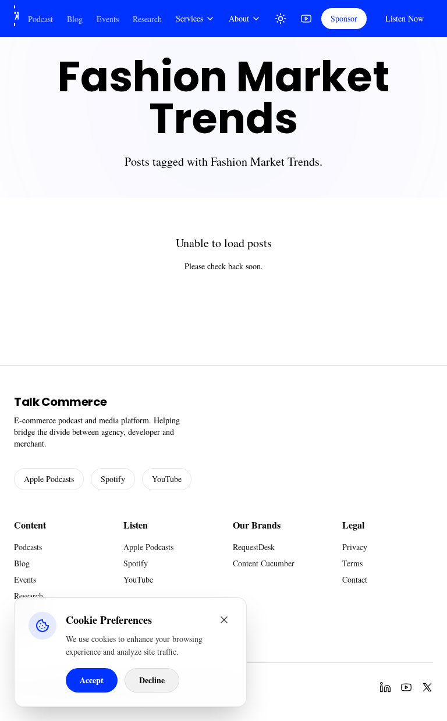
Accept (92, 680)
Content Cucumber (264, 563)
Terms (352, 563)
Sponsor (344, 18)
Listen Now (404, 18)
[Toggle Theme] (280, 18)
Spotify (113, 478)
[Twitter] (427, 687)
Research (147, 18)
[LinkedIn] (385, 687)
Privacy (354, 546)
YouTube (167, 478)
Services (189, 18)
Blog (75, 18)
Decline (152, 680)
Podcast (40, 18)
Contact (354, 579)
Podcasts (28, 546)
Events (108, 18)
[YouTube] (306, 18)
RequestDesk (254, 546)
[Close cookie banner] (224, 620)
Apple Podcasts (49, 478)
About (239, 18)
